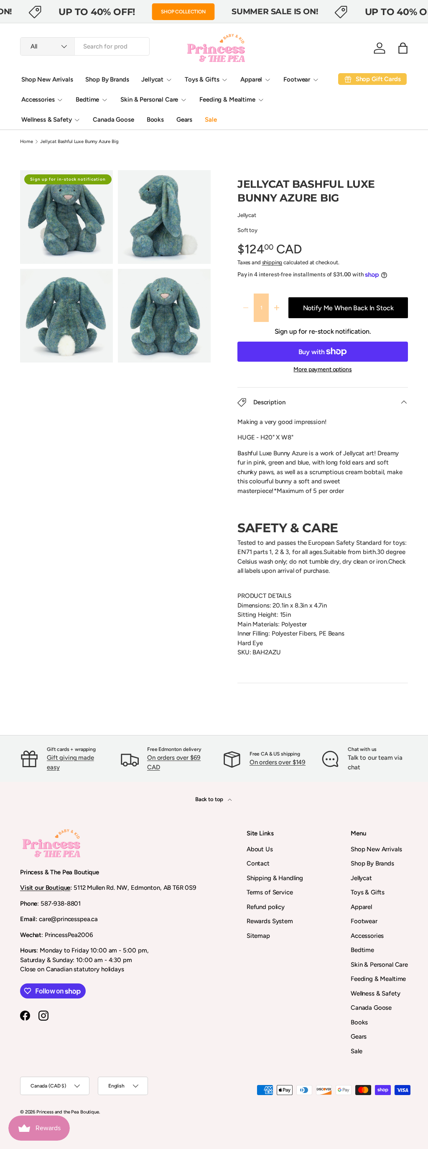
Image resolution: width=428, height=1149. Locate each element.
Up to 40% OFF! (97, 11)
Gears (184, 119)
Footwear (364, 921)
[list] (118, 269)
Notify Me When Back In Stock (348, 308)
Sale (211, 119)
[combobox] (84, 46)
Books (155, 119)
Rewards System (270, 921)
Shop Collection (183, 12)
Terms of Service (270, 892)
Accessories (367, 936)
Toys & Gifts (368, 892)
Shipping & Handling (275, 878)
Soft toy (247, 230)
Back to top (209, 799)
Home (26, 141)
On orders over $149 (278, 762)
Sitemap (258, 936)
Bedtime (362, 950)
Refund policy (266, 907)
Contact (258, 863)
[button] (403, 48)
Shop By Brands (107, 79)
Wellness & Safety (375, 993)
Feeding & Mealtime (378, 979)
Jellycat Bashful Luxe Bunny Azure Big (79, 141)
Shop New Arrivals (47, 79)
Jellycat (246, 215)
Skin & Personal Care (379, 964)
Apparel (361, 907)
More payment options (322, 369)
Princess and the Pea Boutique (67, 1112)
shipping (272, 262)
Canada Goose (113, 119)
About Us (260, 849)
